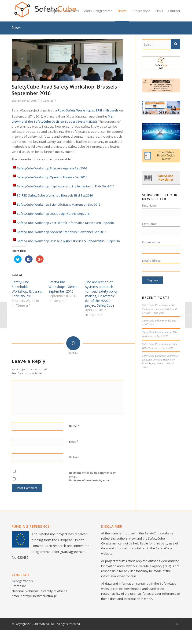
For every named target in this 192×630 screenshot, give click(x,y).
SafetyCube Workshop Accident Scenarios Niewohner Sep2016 (61, 232)
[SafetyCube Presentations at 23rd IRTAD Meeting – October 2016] (188, 315)
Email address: (151, 261)
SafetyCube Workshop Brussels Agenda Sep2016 (52, 168)
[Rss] (176, 623)
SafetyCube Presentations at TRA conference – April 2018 (160, 334)
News (17, 27)
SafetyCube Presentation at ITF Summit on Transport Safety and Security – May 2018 (159, 308)
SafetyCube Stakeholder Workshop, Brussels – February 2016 (28, 289)
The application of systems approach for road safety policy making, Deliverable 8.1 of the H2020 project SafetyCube (101, 294)
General (48, 100)
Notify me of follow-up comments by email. (92, 474)
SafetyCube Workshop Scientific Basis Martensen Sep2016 (58, 205)
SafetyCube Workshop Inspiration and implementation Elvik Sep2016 (65, 186)
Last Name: (149, 224)
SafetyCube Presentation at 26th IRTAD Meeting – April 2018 (159, 346)
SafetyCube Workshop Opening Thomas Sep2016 (52, 177)
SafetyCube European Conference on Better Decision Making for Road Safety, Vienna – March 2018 (160, 361)
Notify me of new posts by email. (90, 480)
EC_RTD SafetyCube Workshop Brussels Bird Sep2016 (55, 195)
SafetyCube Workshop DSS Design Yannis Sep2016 (53, 214)
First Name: (149, 206)
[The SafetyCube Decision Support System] (161, 69)
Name (74, 426)
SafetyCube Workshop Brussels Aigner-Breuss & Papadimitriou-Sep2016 (68, 241)
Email (73, 441)
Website (74, 457)
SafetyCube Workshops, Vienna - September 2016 (64, 287)
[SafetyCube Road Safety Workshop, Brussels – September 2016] (67, 60)
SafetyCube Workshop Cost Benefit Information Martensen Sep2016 (65, 223)
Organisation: (151, 242)
